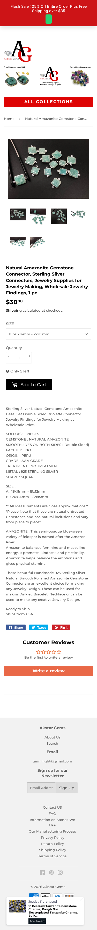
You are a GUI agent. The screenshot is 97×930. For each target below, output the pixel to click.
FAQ (52, 813)
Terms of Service (52, 856)
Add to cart (37, 921)
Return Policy (52, 844)
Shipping (14, 310)
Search (52, 743)
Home (9, 119)
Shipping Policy (52, 850)
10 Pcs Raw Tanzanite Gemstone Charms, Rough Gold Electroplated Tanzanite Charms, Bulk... (53, 910)
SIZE (10, 323)
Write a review (49, 670)
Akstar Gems (54, 887)
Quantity (14, 347)
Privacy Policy (52, 837)
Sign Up (66, 787)
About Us (52, 737)
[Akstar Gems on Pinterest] (51, 873)
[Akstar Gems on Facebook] (42, 873)
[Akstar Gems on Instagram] (60, 873)
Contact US (52, 807)
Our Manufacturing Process (52, 831)
